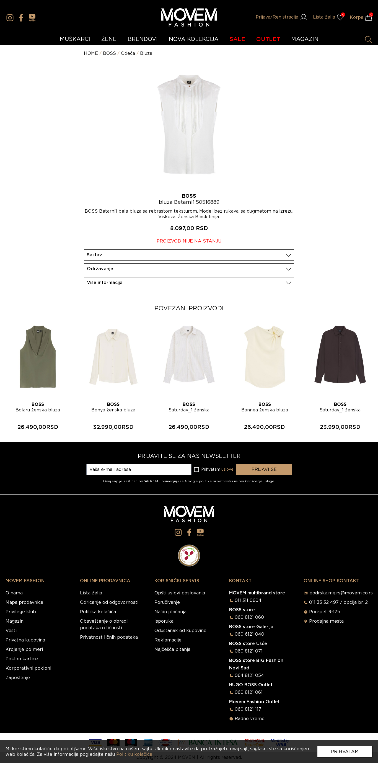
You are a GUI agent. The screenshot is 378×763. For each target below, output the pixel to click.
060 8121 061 (249, 692)
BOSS (109, 53)
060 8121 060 (249, 617)
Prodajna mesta (326, 621)
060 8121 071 (249, 651)
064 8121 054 (249, 675)
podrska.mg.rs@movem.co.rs (341, 593)
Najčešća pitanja (172, 649)
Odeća (128, 53)
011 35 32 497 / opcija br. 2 (338, 602)
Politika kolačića (98, 612)
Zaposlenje (18, 678)
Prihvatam (345, 751)
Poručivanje (167, 602)
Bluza (146, 53)
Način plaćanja (170, 612)
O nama (14, 593)
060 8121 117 (248, 709)
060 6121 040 (249, 634)
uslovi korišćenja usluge (254, 481)
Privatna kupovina (25, 640)
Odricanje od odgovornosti (109, 602)
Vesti (11, 630)
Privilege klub (21, 612)
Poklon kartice (22, 659)
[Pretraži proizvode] (368, 39)
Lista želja (91, 593)
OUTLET (268, 39)
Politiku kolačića (134, 754)
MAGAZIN (305, 39)
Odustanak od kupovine (180, 630)
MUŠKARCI (75, 39)
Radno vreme (250, 718)
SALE (237, 39)
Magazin (15, 621)
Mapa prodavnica (24, 602)
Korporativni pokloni (28, 668)
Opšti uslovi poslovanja (179, 593)
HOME (91, 53)
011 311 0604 (248, 600)
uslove (227, 469)
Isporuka (164, 621)
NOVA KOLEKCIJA (194, 39)
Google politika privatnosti (208, 481)
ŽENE (108, 39)
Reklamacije (168, 640)
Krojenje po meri (24, 649)
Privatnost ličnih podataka (109, 637)
